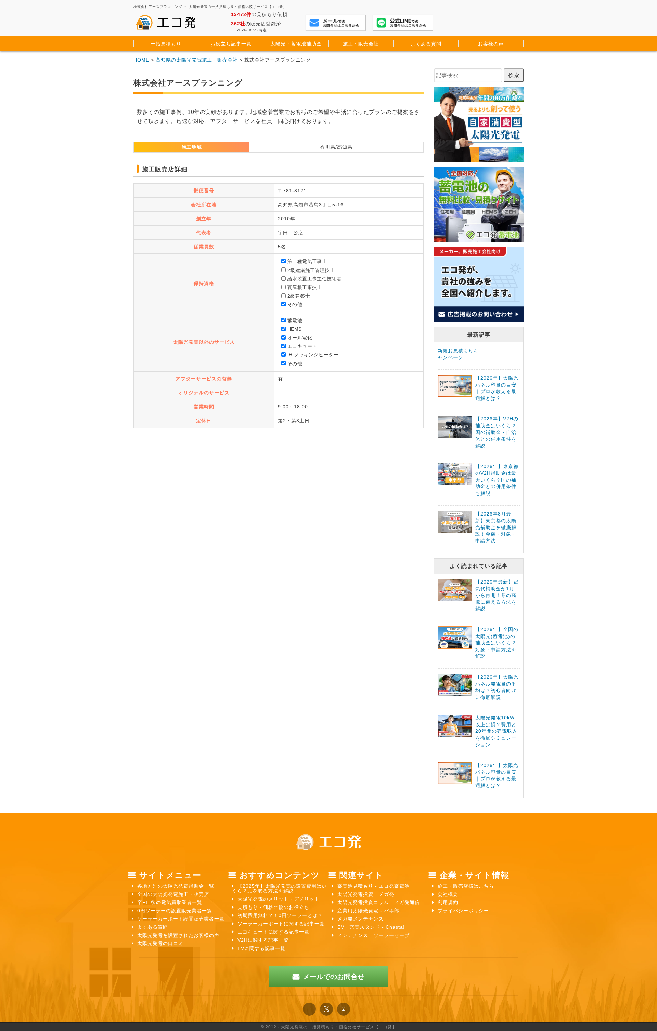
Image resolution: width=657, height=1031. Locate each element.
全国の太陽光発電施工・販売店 (173, 894)
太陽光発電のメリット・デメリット (278, 899)
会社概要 (448, 894)
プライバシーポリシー (463, 910)
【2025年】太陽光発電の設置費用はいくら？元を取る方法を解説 (279, 888)
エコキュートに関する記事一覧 (273, 932)
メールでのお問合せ (333, 976)
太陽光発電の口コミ (160, 943)
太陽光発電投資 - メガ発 (365, 894)
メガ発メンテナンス (360, 919)
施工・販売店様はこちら (466, 886)
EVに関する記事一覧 (261, 948)
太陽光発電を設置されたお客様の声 (178, 935)
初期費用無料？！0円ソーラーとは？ (280, 915)
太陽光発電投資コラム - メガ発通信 (378, 902)
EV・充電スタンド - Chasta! (371, 927)
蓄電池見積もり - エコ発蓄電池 (373, 886)
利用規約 (448, 902)
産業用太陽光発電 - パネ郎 (368, 910)
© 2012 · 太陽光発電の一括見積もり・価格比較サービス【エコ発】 (329, 1027)
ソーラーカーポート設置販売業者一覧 (180, 919)
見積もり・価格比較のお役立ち (273, 907)
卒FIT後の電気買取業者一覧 (169, 902)
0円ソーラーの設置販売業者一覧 (174, 910)
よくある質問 (152, 927)
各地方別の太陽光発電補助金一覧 (175, 886)
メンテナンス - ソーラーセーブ (373, 935)
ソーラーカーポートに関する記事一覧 (281, 923)
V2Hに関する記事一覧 (263, 940)
